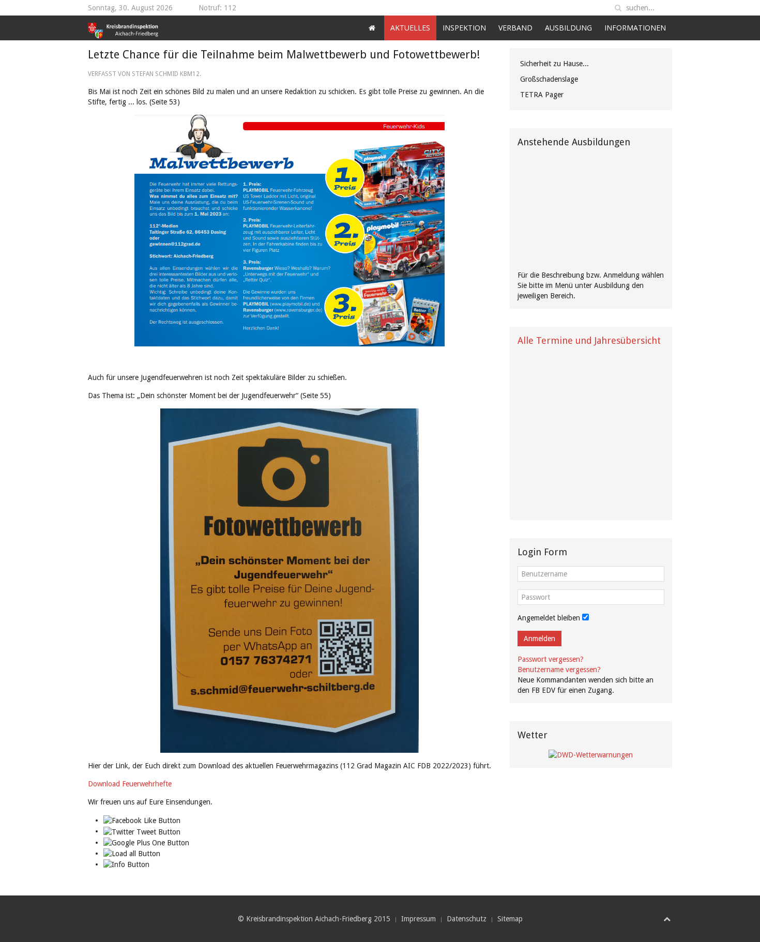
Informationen (635, 28)
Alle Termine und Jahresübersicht (589, 340)
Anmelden (539, 638)
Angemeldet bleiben (549, 618)
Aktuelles (410, 28)
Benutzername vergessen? (559, 669)
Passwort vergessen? (551, 659)
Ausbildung (568, 28)
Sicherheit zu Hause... (554, 63)
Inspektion (464, 28)
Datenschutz (467, 919)
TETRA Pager (542, 94)
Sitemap (510, 919)
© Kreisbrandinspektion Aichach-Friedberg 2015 (314, 919)
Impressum (418, 919)
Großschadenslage (549, 79)
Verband (515, 28)
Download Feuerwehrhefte (130, 784)
